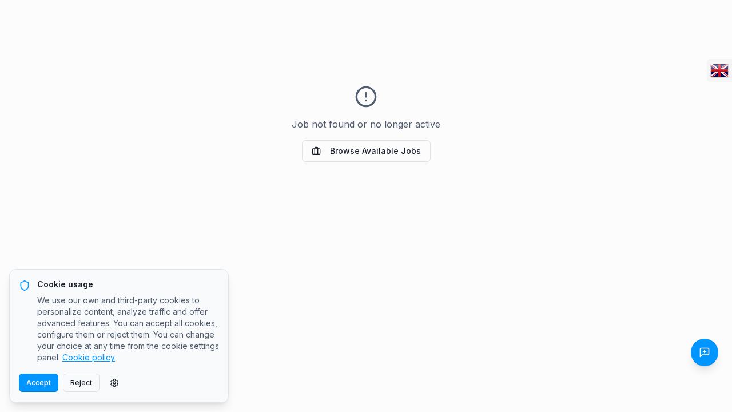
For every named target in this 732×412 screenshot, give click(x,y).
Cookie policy (88, 357)
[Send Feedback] (704, 352)
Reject (81, 382)
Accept (38, 382)
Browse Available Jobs (375, 151)
